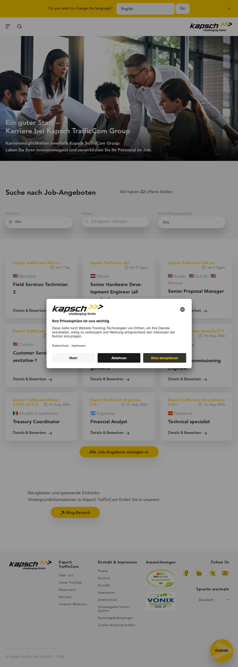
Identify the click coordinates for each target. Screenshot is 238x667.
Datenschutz (60, 345)
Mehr (73, 358)
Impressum (79, 345)
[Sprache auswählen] (182, 310)
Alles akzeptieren (164, 358)
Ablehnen (119, 358)
